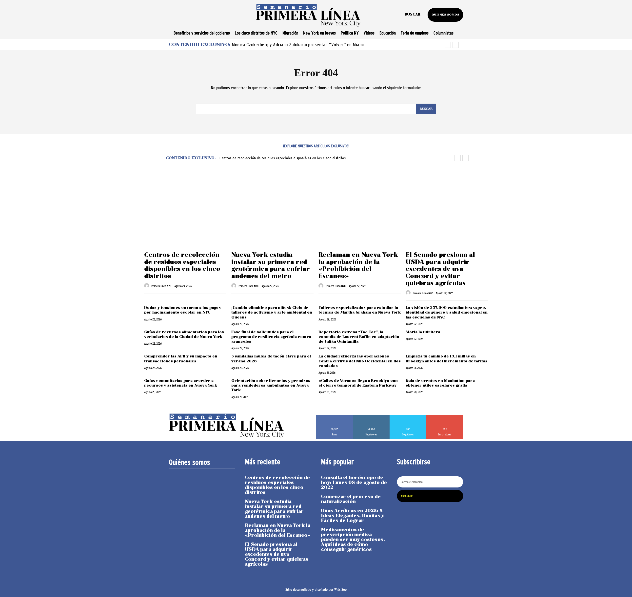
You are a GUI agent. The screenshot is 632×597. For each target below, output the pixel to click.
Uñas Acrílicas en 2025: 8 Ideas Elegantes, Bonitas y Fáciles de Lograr (352, 515)
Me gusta (334, 416)
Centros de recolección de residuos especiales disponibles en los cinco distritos (282, 158)
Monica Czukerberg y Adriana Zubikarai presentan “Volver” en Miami (298, 44)
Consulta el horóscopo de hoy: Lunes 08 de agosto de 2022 (354, 482)
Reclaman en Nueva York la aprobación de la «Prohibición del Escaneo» (358, 266)
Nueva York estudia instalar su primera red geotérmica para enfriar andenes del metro (270, 266)
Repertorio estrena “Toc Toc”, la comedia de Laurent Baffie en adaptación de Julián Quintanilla (358, 337)
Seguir (371, 416)
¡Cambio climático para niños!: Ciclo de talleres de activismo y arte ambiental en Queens (271, 312)
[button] (412, 15)
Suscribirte (444, 416)
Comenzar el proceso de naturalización (351, 499)
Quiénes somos (189, 462)
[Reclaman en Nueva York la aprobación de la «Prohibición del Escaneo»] (359, 218)
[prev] (448, 45)
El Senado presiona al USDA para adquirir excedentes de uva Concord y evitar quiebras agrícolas (440, 269)
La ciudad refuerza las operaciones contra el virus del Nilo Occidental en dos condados (359, 361)
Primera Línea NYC (161, 286)
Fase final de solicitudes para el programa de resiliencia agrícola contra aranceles (271, 337)
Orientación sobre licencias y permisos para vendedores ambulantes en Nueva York (270, 385)
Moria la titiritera (423, 332)
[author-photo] (147, 286)
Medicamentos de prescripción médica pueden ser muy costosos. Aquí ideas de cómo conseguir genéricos (353, 539)
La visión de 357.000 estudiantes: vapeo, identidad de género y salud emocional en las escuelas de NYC (447, 312)
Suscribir (407, 495)
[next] (456, 45)
